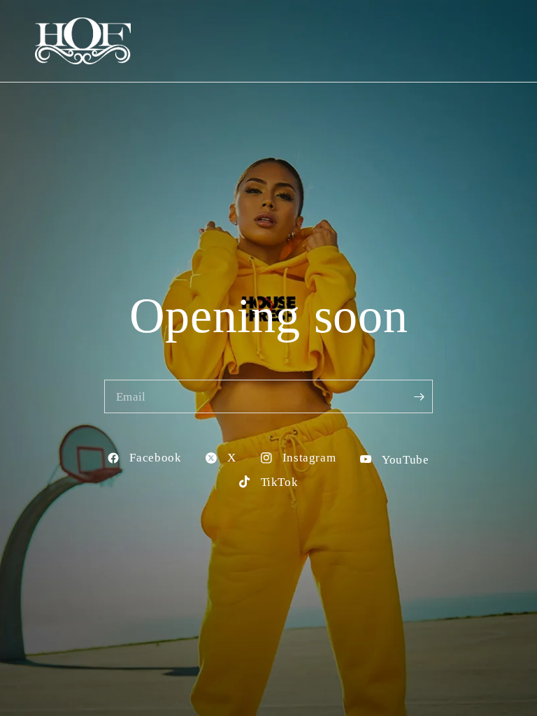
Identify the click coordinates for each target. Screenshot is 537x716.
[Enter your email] (419, 396)
